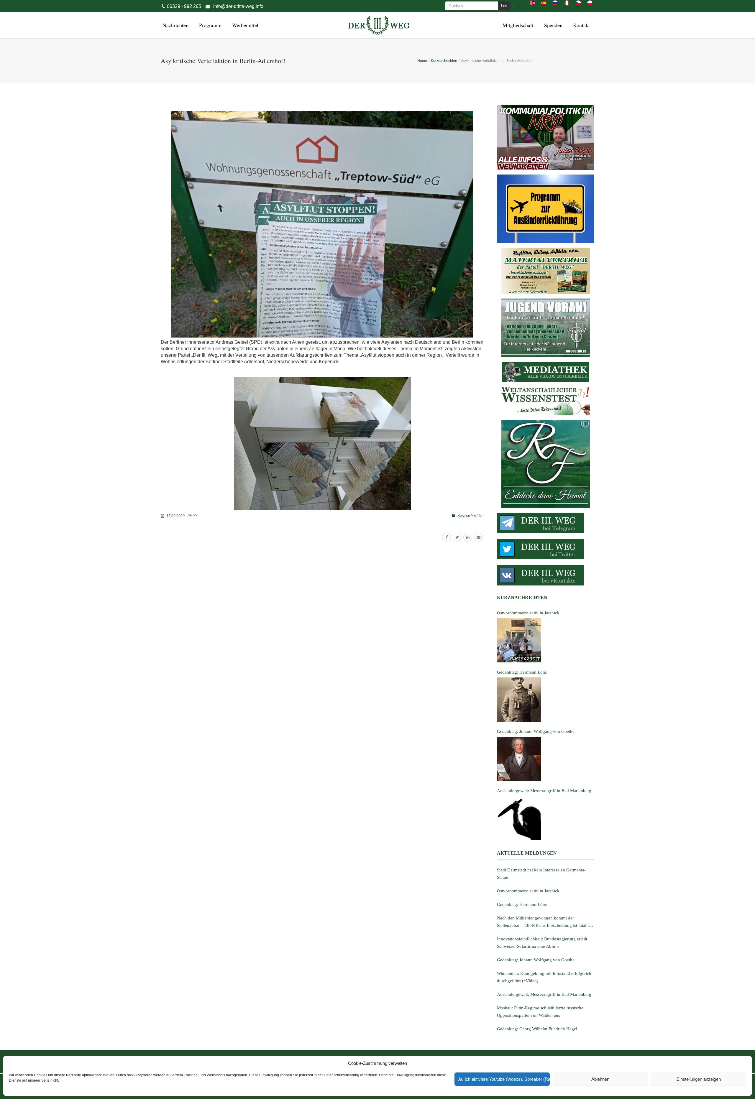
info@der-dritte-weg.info (238, 6)
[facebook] (446, 537)
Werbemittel (244, 25)
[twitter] (457, 537)
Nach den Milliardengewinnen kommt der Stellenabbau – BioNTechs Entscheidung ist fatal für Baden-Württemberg (545, 922)
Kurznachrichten (470, 516)
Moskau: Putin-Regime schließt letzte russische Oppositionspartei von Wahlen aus (540, 1012)
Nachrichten (174, 25)
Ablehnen (600, 1079)
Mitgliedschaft (517, 25)
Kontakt (580, 25)
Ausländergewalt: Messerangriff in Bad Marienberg (544, 994)
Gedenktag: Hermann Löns (522, 904)
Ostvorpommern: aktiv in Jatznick (528, 891)
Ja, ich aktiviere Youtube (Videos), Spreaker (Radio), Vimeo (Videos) (504, 1079)
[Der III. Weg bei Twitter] (545, 549)
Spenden (552, 25)
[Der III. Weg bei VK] (545, 575)
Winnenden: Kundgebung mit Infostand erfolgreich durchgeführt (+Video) (544, 977)
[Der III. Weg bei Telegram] (545, 523)
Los (504, 6)
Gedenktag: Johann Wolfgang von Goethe (536, 959)
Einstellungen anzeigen (699, 1079)
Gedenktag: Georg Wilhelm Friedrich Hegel (537, 1028)
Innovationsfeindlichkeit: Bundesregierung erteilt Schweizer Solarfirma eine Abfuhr (542, 943)
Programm (209, 25)
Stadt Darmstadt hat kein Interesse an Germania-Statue (541, 874)
